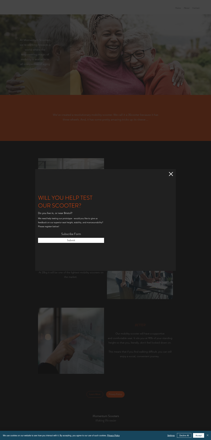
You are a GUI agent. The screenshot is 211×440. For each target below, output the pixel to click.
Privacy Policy (113, 435)
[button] (171, 174)
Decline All (184, 435)
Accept (198, 435)
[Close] (207, 435)
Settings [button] (171, 435)
